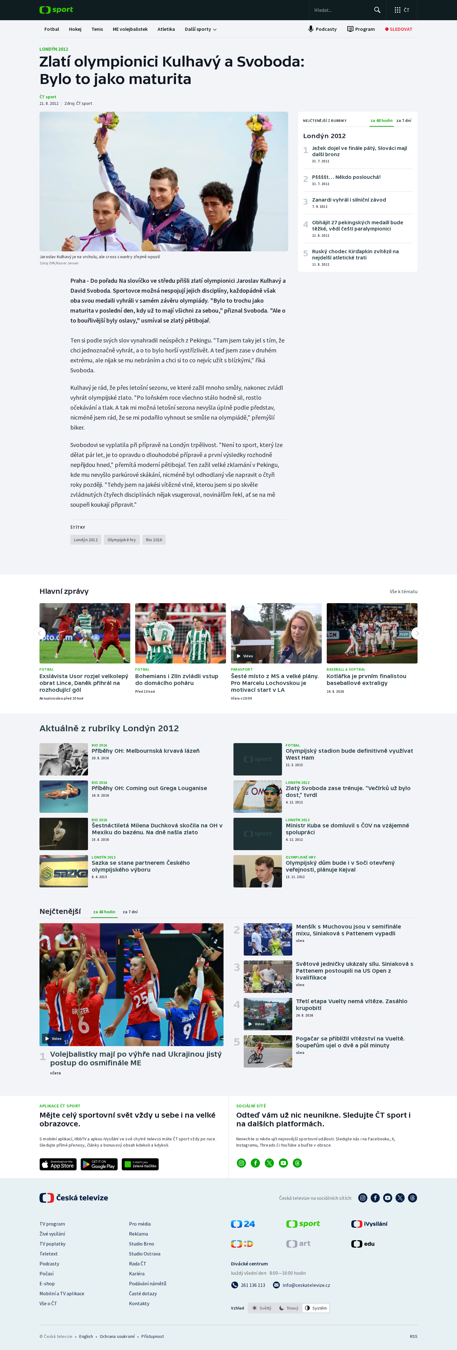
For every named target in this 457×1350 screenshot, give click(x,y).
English (86, 1336)
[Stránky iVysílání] (369, 1226)
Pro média (140, 1224)
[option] (262, 1308)
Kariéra (137, 1273)
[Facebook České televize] (375, 1198)
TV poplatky (52, 1244)
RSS (414, 1336)
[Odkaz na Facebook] (255, 1163)
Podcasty (49, 1263)
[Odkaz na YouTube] (283, 1163)
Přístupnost (152, 1336)
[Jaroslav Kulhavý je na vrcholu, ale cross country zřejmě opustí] (163, 181)
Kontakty (139, 1303)
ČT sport (47, 97)
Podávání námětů (147, 1283)
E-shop (47, 1283)
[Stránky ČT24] (243, 1226)
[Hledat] (377, 10)
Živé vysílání (52, 1234)
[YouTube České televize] (388, 1198)
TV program (52, 1224)
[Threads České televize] (413, 1198)
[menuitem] (51, 29)
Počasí (46, 1273)
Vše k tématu (404, 591)
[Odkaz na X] (269, 1163)
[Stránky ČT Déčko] (242, 1246)
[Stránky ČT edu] (362, 1246)
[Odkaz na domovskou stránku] (65, 10)
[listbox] (289, 1308)
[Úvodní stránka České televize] (74, 1198)
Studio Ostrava (144, 1253)
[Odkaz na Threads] (297, 1163)
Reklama (138, 1234)
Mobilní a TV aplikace (61, 1293)
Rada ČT (137, 1263)
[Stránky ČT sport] (303, 1226)
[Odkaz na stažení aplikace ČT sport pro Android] (99, 1164)
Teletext (48, 1253)
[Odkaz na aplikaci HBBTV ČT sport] (140, 1164)
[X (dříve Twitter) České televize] (400, 1198)
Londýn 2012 (53, 49)
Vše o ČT (48, 1303)
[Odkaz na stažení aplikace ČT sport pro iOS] (58, 1164)
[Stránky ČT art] (298, 1246)
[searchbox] (341, 10)
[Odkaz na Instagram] (241, 1163)
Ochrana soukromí (117, 1336)
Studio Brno (141, 1244)
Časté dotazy (143, 1293)
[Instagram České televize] (363, 1198)
